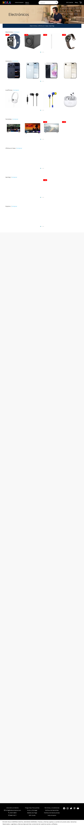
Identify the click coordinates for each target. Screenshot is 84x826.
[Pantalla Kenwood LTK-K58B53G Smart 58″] (13, 128)
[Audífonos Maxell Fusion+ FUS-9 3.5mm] (51, 99)
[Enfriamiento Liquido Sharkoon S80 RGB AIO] (51, 186)
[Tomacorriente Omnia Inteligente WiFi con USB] (13, 215)
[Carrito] (81, 2)
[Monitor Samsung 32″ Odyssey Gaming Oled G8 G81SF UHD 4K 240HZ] (70, 186)
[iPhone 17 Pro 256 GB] (13, 70)
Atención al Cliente (12, 808)
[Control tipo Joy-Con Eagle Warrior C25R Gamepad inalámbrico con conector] (32, 186)
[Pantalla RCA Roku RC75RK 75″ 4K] (51, 128)
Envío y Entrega (32, 810)
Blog (76, 2)
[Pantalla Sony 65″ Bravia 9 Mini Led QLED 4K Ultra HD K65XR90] (70, 128)
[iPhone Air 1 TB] (70, 70)
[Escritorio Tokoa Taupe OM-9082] (32, 157)
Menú (27, 2)
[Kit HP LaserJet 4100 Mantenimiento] (13, 157)
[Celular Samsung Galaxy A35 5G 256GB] (51, 70)
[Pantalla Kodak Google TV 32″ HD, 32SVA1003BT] (32, 128)
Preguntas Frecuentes (32, 808)
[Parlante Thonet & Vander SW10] (32, 41)
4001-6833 (13, 813)
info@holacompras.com (13, 810)
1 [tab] (40, 52)
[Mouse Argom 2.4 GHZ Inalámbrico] (32, 215)
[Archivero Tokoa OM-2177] (70, 157)
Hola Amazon (19, 2)
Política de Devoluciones (52, 813)
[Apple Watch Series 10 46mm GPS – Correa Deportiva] (13, 41)
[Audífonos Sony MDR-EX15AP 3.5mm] (32, 99)
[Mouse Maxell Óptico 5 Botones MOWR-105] (51, 157)
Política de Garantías (52, 810)
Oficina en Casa (43, 26)
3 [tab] (43, 110)
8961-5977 (13, 815)
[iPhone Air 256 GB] (32, 70)
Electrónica (33, 26)
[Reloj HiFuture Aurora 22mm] (70, 41)
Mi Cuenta (69, 2)
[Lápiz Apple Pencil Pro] (51, 41)
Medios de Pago (32, 813)
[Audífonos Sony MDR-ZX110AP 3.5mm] (13, 99)
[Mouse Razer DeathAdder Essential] (13, 186)
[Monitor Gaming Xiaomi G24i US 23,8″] (51, 215)
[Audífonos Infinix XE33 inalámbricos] (70, 99)
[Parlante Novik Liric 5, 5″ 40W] (70, 215)
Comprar (17, 32)
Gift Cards (32, 815)
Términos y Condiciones (51, 808)
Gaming (51, 26)
